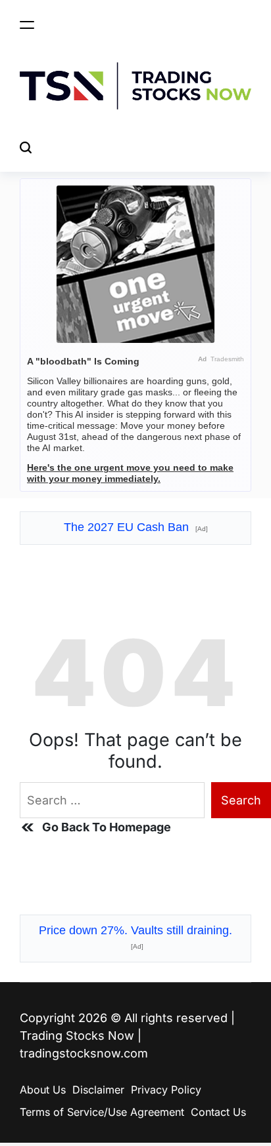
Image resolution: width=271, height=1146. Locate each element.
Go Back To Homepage (106, 827)
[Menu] (27, 25)
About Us (43, 1089)
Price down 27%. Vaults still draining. (135, 937)
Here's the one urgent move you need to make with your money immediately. (130, 473)
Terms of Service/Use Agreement (102, 1111)
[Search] (26, 147)
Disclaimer (98, 1089)
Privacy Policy (166, 1089)
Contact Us (218, 1111)
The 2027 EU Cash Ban (136, 527)
